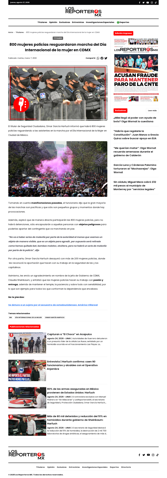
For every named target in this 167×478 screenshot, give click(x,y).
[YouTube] (148, 454)
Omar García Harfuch (54, 317)
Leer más (152, 110)
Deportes (124, 22)
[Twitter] (144, 454)
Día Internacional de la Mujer (28, 317)
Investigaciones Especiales (100, 22)
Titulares (42, 22)
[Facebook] (139, 454)
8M (10, 317)
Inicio (10, 32)
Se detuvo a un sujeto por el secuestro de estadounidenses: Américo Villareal (53, 304)
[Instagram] (153, 454)
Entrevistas (78, 22)
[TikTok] (157, 454)
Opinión (53, 22)
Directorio (126, 467)
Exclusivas (64, 22)
